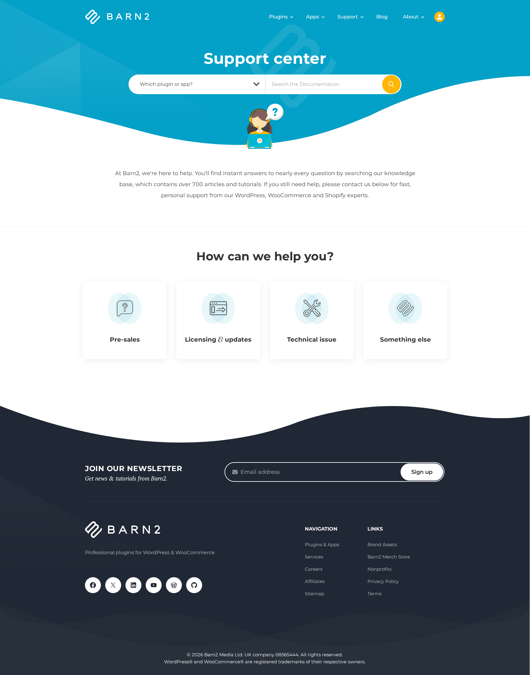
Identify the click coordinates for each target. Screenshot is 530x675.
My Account (439, 17)
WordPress (174, 585)
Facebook (93, 585)
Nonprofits (379, 569)
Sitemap (314, 593)
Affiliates (315, 581)
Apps (312, 17)
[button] (125, 320)
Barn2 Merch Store (388, 557)
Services (314, 557)
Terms (374, 593)
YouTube (154, 585)
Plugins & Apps (322, 544)
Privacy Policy (383, 581)
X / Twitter (113, 585)
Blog (382, 17)
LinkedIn (133, 585)
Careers (313, 569)
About (411, 17)
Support (347, 17)
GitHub (194, 585)
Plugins (278, 17)
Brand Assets (382, 544)
